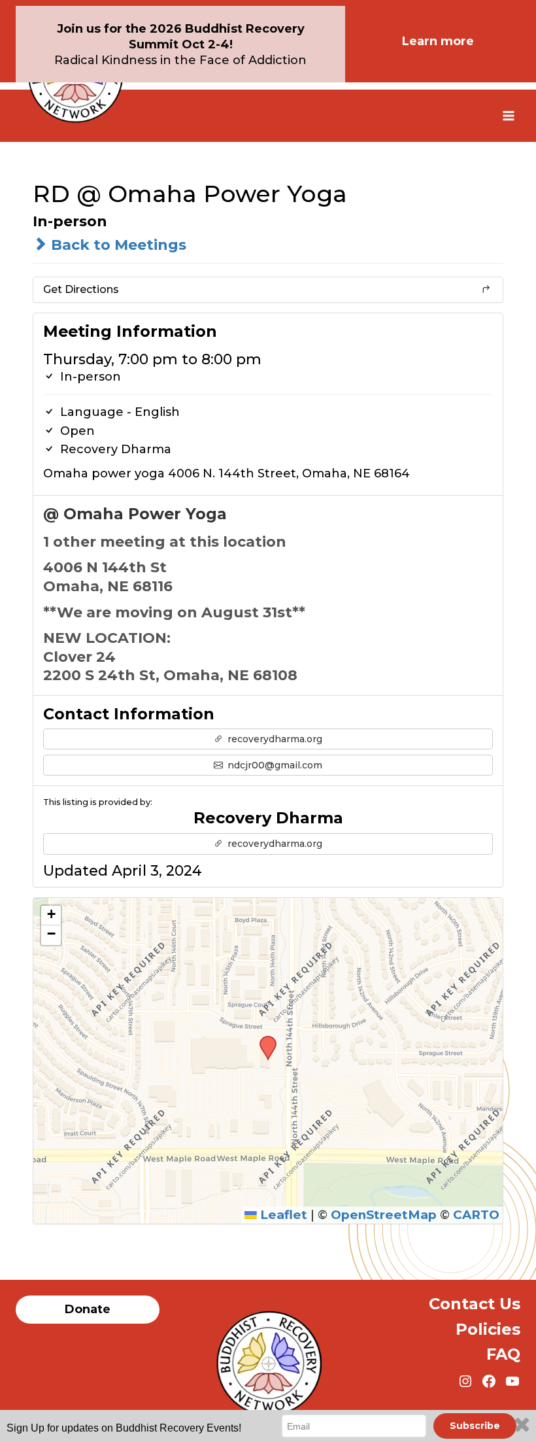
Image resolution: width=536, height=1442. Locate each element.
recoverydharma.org (273, 739)
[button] (263, 1040)
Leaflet (282, 1214)
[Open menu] (508, 115)
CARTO (476, 1214)
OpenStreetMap (384, 1214)
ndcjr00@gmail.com (273, 765)
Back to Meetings (116, 245)
